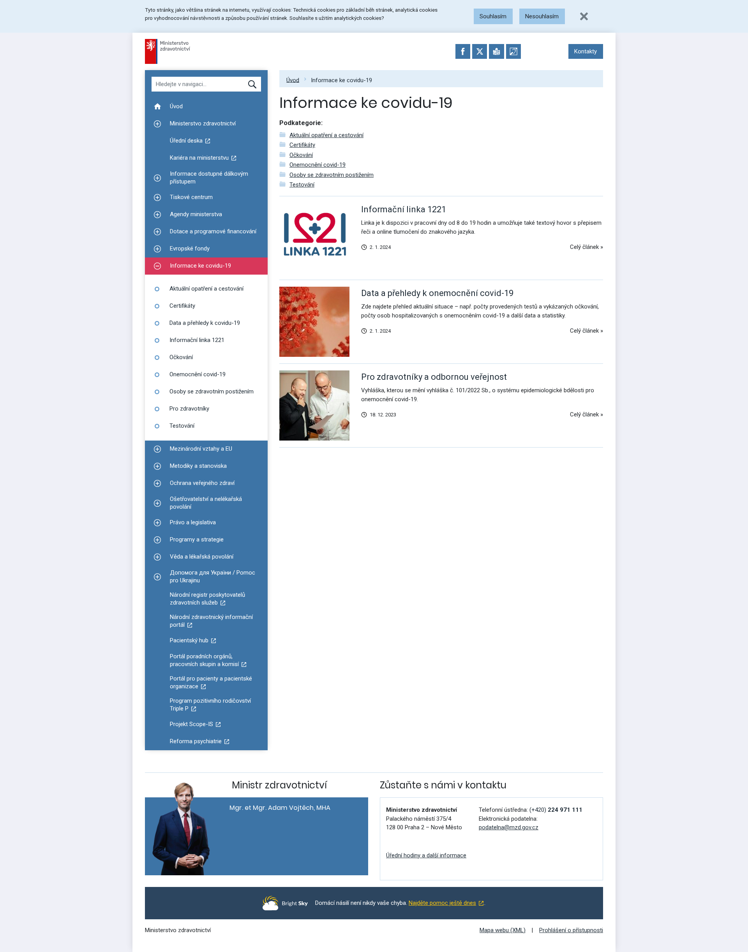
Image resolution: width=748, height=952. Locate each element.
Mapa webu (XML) (503, 930)
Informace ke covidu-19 (341, 79)
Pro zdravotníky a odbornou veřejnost (434, 377)
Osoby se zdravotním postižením (331, 174)
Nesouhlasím (542, 16)
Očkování (301, 155)
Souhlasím (493, 16)
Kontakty (585, 51)
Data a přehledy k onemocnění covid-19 (437, 293)
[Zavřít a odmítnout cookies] (584, 16)
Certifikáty (302, 144)
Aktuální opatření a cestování (326, 135)
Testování (301, 184)
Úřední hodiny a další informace (426, 855)
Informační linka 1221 (403, 209)
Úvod (292, 79)
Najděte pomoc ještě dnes (442, 902)
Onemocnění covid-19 (317, 164)
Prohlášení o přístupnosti (571, 930)
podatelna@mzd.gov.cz (508, 827)
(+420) (555, 809)
